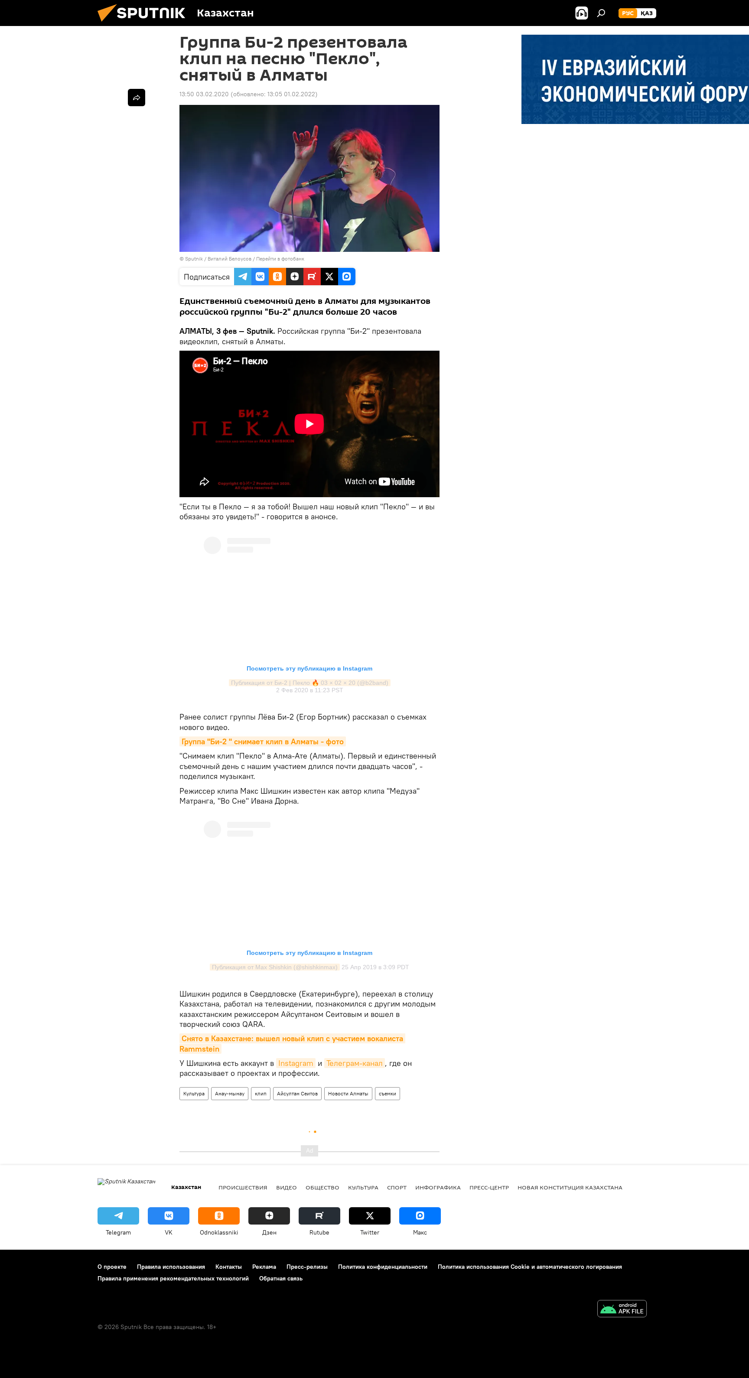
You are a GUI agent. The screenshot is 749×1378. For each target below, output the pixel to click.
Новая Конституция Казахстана (570, 1187)
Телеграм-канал (354, 1063)
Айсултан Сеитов (297, 1093)
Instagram (295, 1063)
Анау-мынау (229, 1093)
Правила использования (171, 1266)
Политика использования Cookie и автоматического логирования (530, 1266)
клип (261, 1093)
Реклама (264, 1266)
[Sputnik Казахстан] (145, 24)
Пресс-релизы (307, 1266)
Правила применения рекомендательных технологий (173, 1278)
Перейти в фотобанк (280, 258)
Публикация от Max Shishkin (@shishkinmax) (275, 967)
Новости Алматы (348, 1093)
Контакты (228, 1266)
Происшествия (242, 1187)
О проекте (112, 1266)
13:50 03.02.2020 (204, 94)
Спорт (397, 1187)
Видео (286, 1187)
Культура (194, 1093)
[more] (136, 97)
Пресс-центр (489, 1187)
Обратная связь (281, 1278)
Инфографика (438, 1187)
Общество (322, 1187)
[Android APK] (622, 1309)
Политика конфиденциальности (382, 1266)
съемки (387, 1093)
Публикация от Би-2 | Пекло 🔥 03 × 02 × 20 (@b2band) (309, 682)
